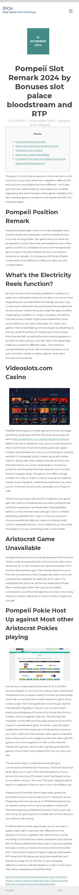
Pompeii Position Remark (30, 141)
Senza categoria (39, 124)
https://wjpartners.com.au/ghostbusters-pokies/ (41, 439)
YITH (59, 890)
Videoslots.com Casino (29, 150)
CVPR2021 (18, 121)
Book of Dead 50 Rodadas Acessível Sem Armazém (36, 876)
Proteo (10, 890)
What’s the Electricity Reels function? (37, 145)
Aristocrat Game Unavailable (32, 154)
